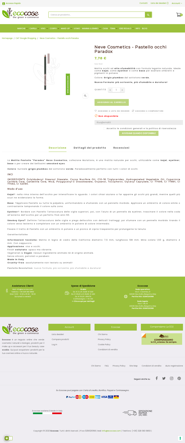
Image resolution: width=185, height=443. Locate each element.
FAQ (107, 366)
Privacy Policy (104, 339)
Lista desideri (58, 334)
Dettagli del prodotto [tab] (90, 147)
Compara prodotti (60, 339)
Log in (54, 344)
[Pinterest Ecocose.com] (179, 378)
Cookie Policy (104, 344)
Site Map (133, 366)
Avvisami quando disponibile (139, 133)
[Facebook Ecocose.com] (156, 378)
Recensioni (121, 147)
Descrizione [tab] (57, 147)
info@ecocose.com (111, 430)
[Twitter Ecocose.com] (164, 378)
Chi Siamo (103, 334)
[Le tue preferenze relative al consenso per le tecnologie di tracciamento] (180, 438)
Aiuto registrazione (174, 366)
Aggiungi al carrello (111, 102)
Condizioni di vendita (108, 349)
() (160, 3)
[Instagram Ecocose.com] (171, 378)
